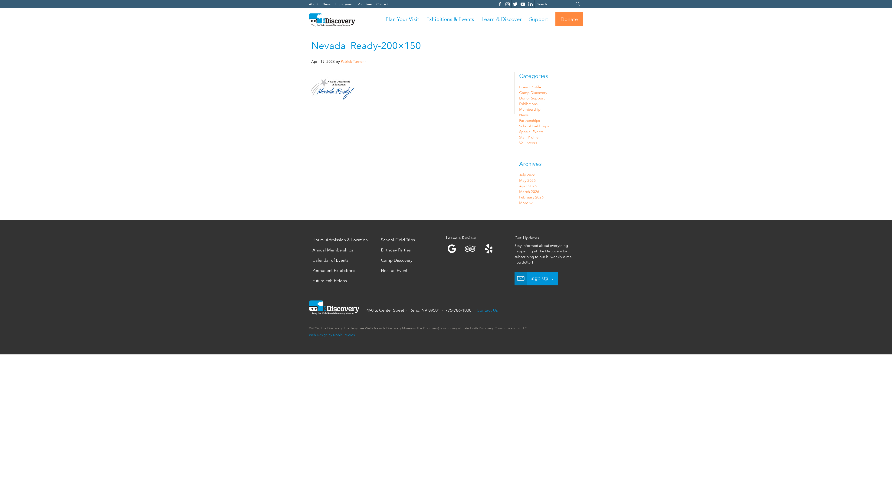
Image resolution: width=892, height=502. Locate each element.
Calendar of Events (330, 260)
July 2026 (527, 175)
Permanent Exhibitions (333, 270)
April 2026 (528, 186)
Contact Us (487, 310)
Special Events (531, 131)
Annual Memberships (332, 250)
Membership (530, 109)
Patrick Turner (352, 61)
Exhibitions (528, 104)
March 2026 (529, 191)
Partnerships (529, 120)
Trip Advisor (470, 248)
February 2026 (531, 197)
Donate (569, 19)
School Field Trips (534, 126)
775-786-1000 (458, 310)
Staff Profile (528, 137)
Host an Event (394, 270)
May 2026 (527, 180)
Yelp (479, 248)
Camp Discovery (533, 92)
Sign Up (539, 279)
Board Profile (530, 87)
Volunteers (528, 143)
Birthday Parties (396, 250)
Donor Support (532, 98)
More (524, 203)
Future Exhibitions (329, 280)
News (523, 115)
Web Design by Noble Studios (332, 335)
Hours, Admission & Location (340, 239)
